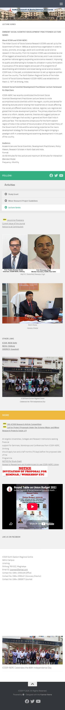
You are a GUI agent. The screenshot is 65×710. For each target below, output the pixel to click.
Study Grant (13, 194)
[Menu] (61, 4)
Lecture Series (14, 207)
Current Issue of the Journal (13, 223)
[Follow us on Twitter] (56, 175)
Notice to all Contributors (12, 227)
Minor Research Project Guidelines (23, 201)
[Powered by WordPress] (23, 695)
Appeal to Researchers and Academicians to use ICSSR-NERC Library (30, 464)
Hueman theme (46, 695)
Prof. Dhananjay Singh (38, 274)
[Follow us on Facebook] (51, 175)
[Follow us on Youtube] (61, 175)
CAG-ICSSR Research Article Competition (24, 424)
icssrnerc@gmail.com (19, 569)
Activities (10, 184)
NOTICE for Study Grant (12, 461)
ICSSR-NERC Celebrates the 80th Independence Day (26, 667)
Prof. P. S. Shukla (25, 274)
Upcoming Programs (15, 220)
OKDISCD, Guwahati (10, 349)
